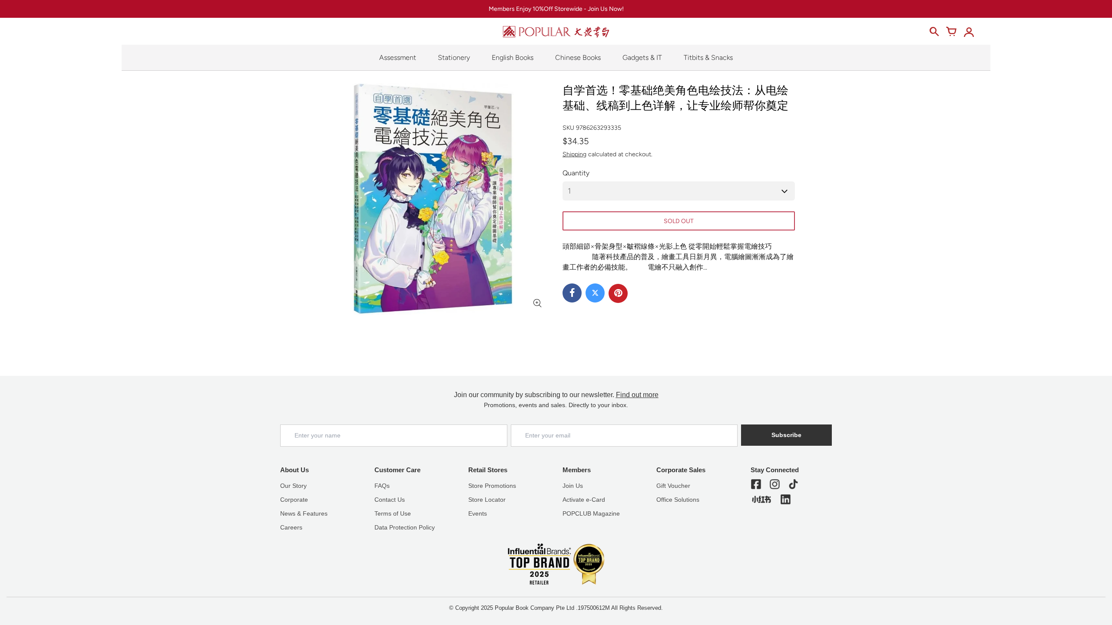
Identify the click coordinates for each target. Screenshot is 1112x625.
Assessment (397, 57)
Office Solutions (677, 499)
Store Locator (487, 499)
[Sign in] (968, 31)
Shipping (574, 154)
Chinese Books (578, 57)
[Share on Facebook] (572, 293)
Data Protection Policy (404, 527)
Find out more (637, 394)
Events (477, 513)
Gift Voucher (673, 485)
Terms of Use (392, 513)
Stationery (454, 57)
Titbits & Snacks (708, 57)
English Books (512, 57)
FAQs (382, 485)
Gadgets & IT (642, 57)
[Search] (934, 31)
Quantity (576, 173)
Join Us (573, 485)
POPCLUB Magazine (591, 513)
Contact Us (389, 499)
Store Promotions (492, 485)
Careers (291, 527)
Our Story (293, 485)
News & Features (304, 513)
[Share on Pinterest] (618, 293)
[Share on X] (595, 293)
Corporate (294, 499)
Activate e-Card (584, 499)
